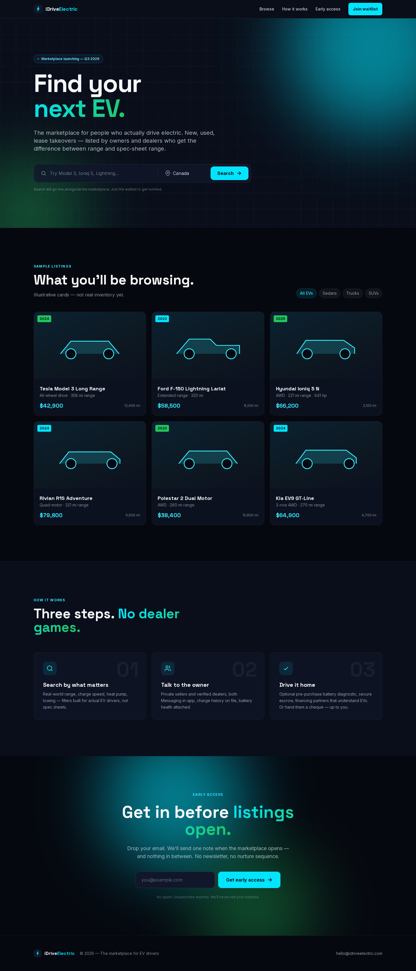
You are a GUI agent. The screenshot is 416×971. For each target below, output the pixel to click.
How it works (295, 9)
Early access (328, 9)
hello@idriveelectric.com (359, 953)
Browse (267, 9)
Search (225, 173)
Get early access (245, 880)
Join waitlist (365, 9)
